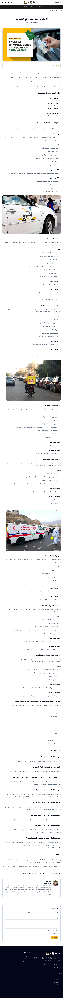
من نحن (20, 6)
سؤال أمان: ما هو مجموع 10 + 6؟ (52, 930)
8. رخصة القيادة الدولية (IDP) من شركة (52, 115)
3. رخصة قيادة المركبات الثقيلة (54, 103)
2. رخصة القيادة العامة (56, 101)
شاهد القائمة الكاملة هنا (45, 743)
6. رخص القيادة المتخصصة (55, 111)
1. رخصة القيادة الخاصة (55, 98)
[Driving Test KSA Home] (31, 2)
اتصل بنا (14, 6)
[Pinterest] (5, 2)
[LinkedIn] (11, 2)
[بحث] (1, 6)
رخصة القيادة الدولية (56, 659)
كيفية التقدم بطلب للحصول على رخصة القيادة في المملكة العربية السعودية (39, 873)
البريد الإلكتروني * (28, 912)
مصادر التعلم (33, 6)
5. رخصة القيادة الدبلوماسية (54, 108)
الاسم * (56, 912)
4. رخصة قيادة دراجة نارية (55, 106)
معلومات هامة (41, 6)
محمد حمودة (33, 22)
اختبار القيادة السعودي (47, 869)
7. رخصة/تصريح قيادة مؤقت (54, 113)
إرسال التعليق (54, 937)
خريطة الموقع (13, 994)
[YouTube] (2, 2)
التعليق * (56, 918)
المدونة (25, 6)
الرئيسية (48, 6)
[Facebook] (8, 2)
